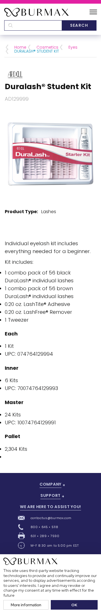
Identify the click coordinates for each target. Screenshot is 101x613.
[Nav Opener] (93, 12)
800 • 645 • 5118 (44, 527)
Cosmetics (47, 47)
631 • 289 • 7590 (45, 536)
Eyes (72, 47)
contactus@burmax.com (51, 518)
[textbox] (33, 25)
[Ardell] (15, 74)
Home (20, 47)
